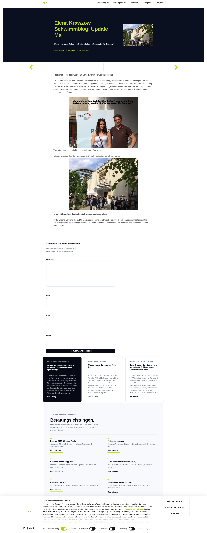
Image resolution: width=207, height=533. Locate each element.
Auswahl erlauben (174, 507)
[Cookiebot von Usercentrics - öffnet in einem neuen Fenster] (28, 528)
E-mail (48, 315)
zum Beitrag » (52, 397)
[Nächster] (142, 67)
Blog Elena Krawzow (84, 50)
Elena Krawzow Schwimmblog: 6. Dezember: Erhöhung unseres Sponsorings (61, 367)
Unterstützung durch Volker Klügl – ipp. (103, 366)
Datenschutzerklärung (134, 509)
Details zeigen (144, 529)
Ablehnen (174, 513)
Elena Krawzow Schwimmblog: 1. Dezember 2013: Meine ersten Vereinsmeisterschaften (143, 367)
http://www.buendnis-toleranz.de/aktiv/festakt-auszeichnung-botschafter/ (86, 156)
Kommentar (50, 259)
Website (49, 336)
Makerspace (118, 3)
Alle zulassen (174, 501)
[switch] (92, 528)
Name (48, 295)
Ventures (134, 3)
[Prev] (65, 67)
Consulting (101, 3)
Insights (147, 3)
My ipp (160, 3)
